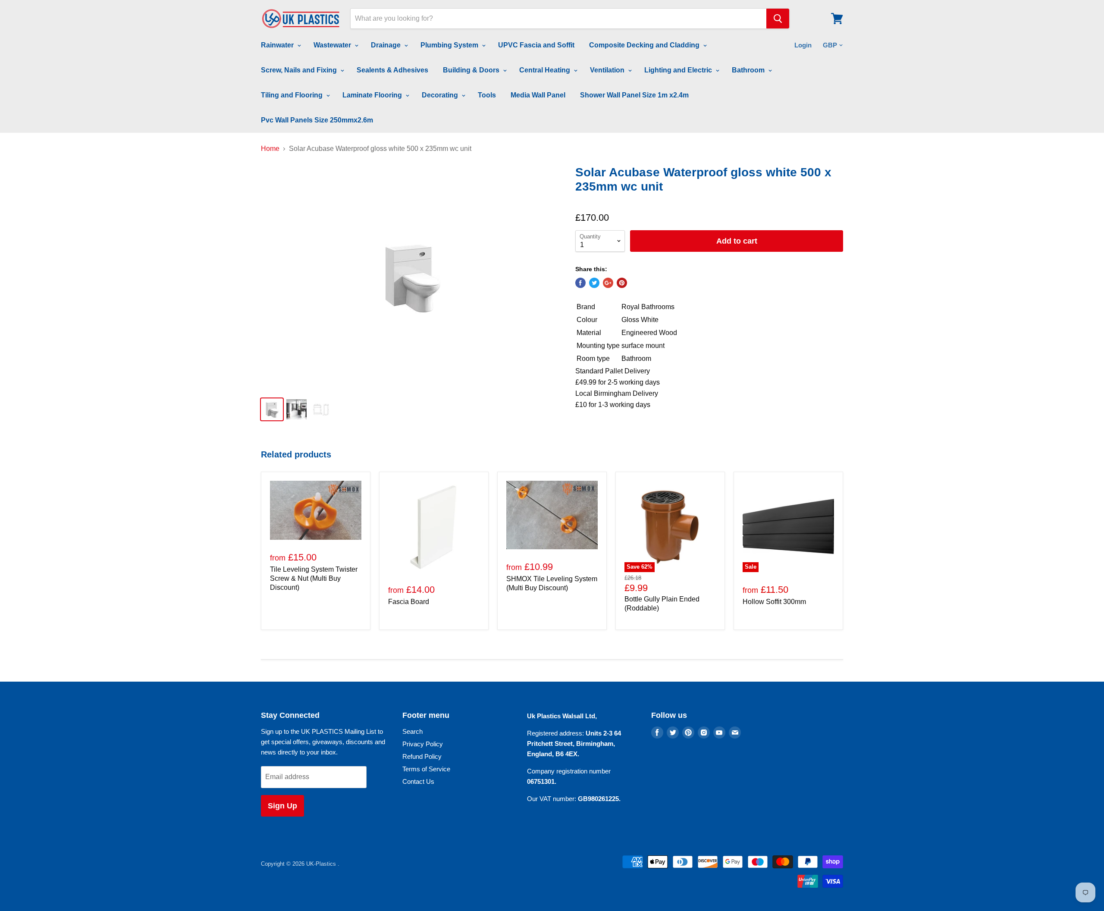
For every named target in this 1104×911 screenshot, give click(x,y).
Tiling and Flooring (292, 95)
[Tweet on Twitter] (594, 283)
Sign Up (282, 805)
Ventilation (608, 70)
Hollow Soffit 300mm (774, 601)
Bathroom (749, 70)
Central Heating (545, 70)
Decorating (441, 95)
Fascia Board (408, 601)
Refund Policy (422, 756)
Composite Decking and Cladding (645, 45)
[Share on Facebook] (580, 283)
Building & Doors (472, 70)
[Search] (777, 18)
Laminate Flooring (373, 95)
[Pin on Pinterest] (622, 283)
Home (270, 148)
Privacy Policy (422, 744)
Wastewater (333, 45)
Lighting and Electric (679, 70)
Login (803, 45)
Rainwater (278, 45)
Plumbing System (450, 45)
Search (412, 731)
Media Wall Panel (538, 95)
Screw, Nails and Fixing (300, 70)
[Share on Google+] (608, 283)
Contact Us (418, 781)
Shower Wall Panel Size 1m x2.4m (634, 95)
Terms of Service (426, 769)
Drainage (386, 45)
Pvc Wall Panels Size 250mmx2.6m (317, 120)
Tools (487, 95)
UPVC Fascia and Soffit (536, 45)
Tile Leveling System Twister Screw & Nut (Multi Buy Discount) (314, 578)
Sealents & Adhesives (392, 70)
